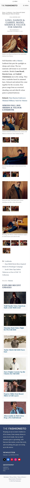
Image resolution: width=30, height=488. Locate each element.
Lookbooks (9, 12)
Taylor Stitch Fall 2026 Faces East (14, 351)
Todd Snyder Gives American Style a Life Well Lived (14, 307)
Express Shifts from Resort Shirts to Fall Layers (14, 395)
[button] (29, 2)
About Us (6, 469)
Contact (6, 467)
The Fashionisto (14, 29)
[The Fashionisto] (9, 5)
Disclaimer (6, 477)
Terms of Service (22, 477)
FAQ (4, 470)
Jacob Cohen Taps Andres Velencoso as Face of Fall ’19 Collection (11, 272)
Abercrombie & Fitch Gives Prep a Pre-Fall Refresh (14, 417)
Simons (19, 61)
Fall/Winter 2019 (15, 17)
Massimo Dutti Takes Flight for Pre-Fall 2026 (14, 329)
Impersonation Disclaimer (15, 479)
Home (3, 12)
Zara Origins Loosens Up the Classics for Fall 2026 (14, 373)
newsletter (15, 455)
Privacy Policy (13, 477)
